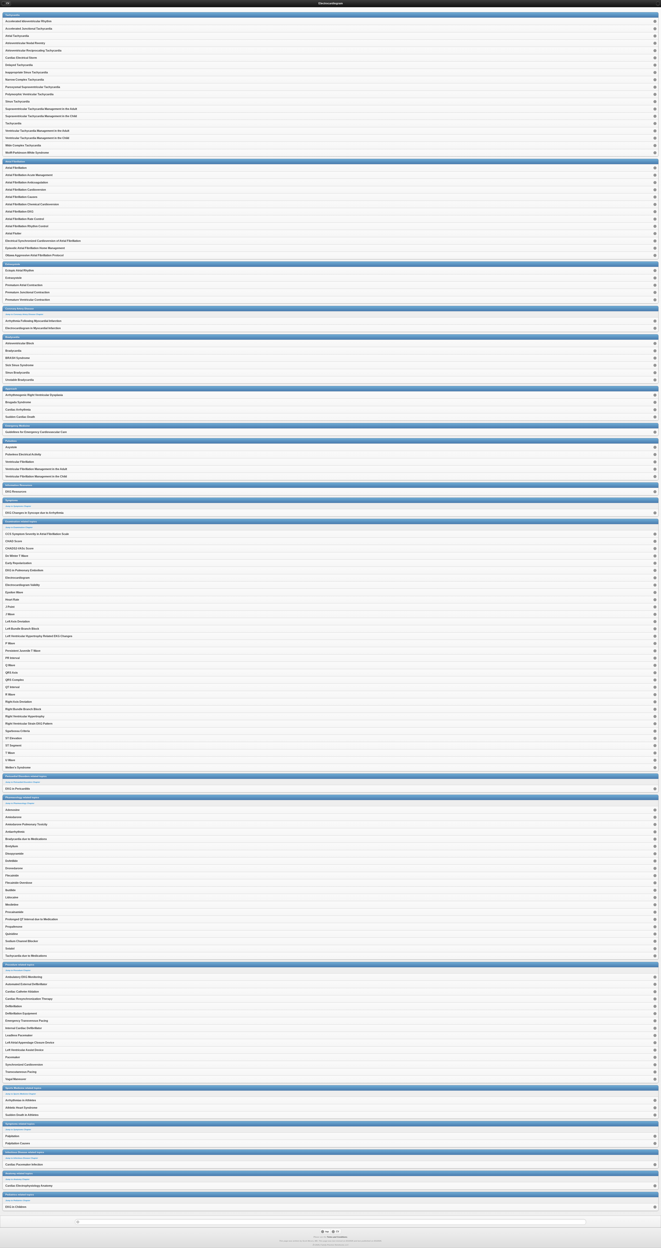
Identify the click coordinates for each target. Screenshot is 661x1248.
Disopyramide (14, 853)
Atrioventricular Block (19, 343)
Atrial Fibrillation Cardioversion (25, 189)
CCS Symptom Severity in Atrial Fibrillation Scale (37, 534)
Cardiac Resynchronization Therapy (29, 998)
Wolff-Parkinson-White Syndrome (27, 152)
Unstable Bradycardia (19, 379)
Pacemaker (12, 1057)
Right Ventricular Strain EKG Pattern (29, 723)
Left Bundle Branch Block (22, 628)
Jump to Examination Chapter (19, 527)
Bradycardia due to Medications (26, 839)
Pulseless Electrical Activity (23, 454)
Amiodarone (13, 817)
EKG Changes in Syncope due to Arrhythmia (34, 512)
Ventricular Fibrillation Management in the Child (36, 476)
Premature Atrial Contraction (24, 285)
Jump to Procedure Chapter (17, 970)
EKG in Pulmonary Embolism (24, 570)
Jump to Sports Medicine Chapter (20, 1094)
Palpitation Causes (17, 1143)
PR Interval (12, 658)
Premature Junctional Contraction (27, 292)
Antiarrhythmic (15, 831)
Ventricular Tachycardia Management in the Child (37, 138)
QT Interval (12, 687)
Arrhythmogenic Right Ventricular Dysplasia (34, 395)
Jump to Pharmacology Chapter (19, 803)
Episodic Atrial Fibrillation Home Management (35, 248)
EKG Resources (15, 491)
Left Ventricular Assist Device (24, 1050)
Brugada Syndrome (18, 402)
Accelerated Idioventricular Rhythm (28, 21)
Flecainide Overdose (18, 882)
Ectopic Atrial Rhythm (19, 270)
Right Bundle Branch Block (23, 709)
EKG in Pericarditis (17, 788)
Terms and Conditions (337, 1237)
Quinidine (11, 933)
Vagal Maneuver (15, 1079)
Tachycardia (13, 123)
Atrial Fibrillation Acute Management (29, 175)
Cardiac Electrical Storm (21, 57)
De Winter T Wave (16, 555)
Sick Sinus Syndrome (19, 365)
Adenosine (12, 809)
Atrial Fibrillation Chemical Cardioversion (32, 204)
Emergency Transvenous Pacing (26, 1020)
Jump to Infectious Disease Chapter (21, 1158)
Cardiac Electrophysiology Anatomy (29, 1185)
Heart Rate (12, 599)
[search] (658, 3)
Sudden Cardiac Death (20, 416)
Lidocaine (11, 897)
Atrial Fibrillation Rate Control (24, 219)
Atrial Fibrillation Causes (21, 196)
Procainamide (14, 912)
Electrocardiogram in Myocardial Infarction (33, 328)
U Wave (10, 760)
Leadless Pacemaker (19, 1035)
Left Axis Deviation (17, 621)
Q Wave (10, 665)
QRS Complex (14, 679)
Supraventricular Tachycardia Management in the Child (41, 116)
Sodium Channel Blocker (21, 941)
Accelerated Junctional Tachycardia (28, 28)
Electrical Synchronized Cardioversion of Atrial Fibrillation (43, 240)
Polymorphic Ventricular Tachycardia (29, 94)
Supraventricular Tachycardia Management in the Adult (41, 108)
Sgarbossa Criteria (17, 731)
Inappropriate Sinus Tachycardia (26, 72)
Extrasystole (13, 277)
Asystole (11, 447)
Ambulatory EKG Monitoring (23, 977)
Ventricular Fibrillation (19, 461)
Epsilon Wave (14, 592)
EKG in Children (15, 1206)
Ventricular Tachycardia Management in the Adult (37, 130)
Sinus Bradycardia (17, 372)
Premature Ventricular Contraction (27, 299)
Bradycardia (13, 350)
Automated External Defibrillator (26, 984)
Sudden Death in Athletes (22, 1114)
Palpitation (12, 1136)
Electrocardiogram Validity (22, 585)
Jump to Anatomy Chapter (17, 1179)
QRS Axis (11, 672)
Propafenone (13, 926)
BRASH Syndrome (17, 358)
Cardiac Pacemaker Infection (24, 1164)
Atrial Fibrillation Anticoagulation (26, 182)
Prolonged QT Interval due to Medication (31, 919)
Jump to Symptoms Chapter (18, 506)
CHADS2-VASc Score (19, 548)
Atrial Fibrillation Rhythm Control (26, 226)
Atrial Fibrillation (16, 167)
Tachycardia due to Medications (26, 955)
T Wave (10, 752)
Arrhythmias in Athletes (20, 1100)
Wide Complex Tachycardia (23, 145)
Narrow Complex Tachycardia (24, 79)
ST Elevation (13, 738)
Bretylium (11, 846)
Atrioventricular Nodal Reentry (25, 43)
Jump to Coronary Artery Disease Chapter (24, 314)
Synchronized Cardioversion (24, 1064)
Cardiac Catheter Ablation (22, 991)
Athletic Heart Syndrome (21, 1107)
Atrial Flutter (13, 233)
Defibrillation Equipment (21, 1013)
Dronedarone (14, 868)
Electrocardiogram (17, 577)
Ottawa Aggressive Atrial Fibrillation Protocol (34, 255)
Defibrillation (13, 1006)
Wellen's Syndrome (18, 767)
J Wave (10, 614)
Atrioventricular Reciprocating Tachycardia (33, 50)
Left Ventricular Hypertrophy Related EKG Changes (38, 636)
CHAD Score (13, 541)
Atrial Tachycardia (17, 35)
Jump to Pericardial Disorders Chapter (22, 782)
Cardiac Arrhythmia (18, 409)
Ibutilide (10, 890)
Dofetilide (11, 860)
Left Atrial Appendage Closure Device (29, 1042)
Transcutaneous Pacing (20, 1071)
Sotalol (9, 948)
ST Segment (13, 745)
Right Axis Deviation (18, 701)
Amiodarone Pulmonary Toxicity (26, 824)
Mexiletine (11, 904)
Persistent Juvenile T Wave (22, 650)
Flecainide (12, 875)
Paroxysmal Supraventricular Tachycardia (32, 87)
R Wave (10, 694)
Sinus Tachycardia (17, 101)
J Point (9, 606)
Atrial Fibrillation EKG (19, 211)
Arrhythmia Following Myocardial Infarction (33, 320)
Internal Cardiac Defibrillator (23, 1028)
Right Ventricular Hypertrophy (24, 716)
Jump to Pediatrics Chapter (17, 1200)
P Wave (10, 643)
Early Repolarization (18, 563)
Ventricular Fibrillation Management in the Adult (36, 469)
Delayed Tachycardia (19, 65)
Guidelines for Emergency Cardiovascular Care (36, 432)
